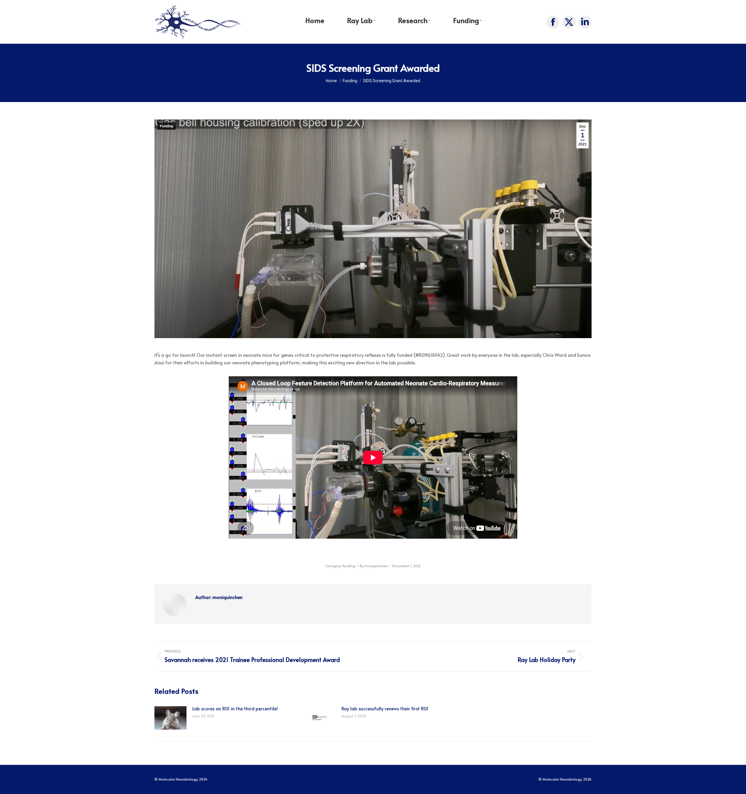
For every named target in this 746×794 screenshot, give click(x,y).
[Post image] (170, 718)
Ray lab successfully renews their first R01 (385, 708)
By (374, 565)
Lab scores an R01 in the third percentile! (235, 708)
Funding (166, 126)
